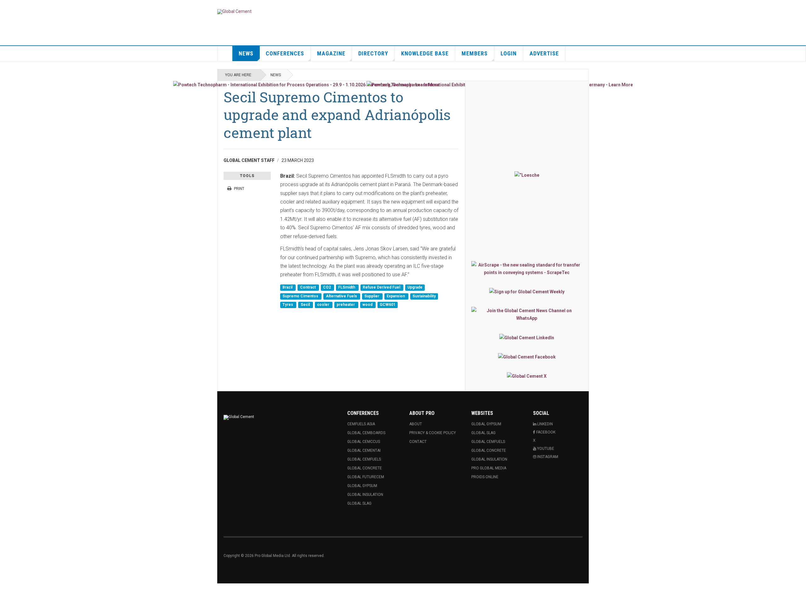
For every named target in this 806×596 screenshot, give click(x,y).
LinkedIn (544, 424)
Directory (373, 53)
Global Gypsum (362, 486)
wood (367, 305)
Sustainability (424, 296)
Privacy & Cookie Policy (432, 433)
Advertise (544, 53)
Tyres (288, 305)
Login (509, 53)
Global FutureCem (365, 477)
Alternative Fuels (342, 296)
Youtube (545, 448)
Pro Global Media (488, 468)
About (415, 424)
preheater (346, 305)
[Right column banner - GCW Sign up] (526, 291)
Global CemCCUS (363, 441)
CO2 (327, 287)
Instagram (547, 457)
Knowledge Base (425, 53)
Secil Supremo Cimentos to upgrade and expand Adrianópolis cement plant (337, 115)
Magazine (331, 53)
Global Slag (359, 503)
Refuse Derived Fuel (382, 287)
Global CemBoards (366, 433)
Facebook (545, 432)
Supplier (372, 296)
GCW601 (387, 305)
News (246, 53)
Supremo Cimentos (300, 296)
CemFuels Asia (361, 424)
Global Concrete (364, 468)
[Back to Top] (6, 589)
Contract (308, 287)
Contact (418, 441)
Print (239, 188)
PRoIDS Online (484, 477)
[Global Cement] (234, 11)
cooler (323, 305)
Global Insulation (365, 494)
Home (225, 53)
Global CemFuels (364, 459)
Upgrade (415, 287)
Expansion (396, 296)
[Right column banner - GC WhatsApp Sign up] (526, 314)
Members (475, 53)
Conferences (285, 53)
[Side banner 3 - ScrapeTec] (526, 268)
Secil (306, 305)
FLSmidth (347, 287)
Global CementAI (364, 450)
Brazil (287, 287)
